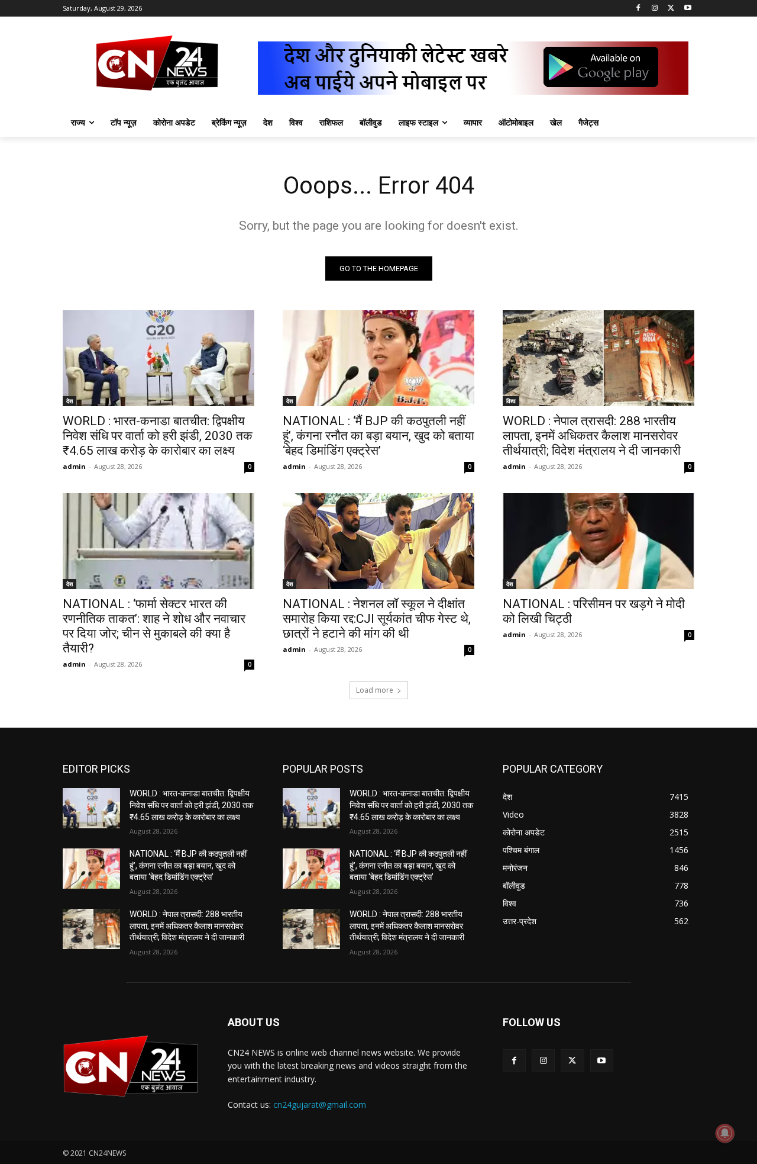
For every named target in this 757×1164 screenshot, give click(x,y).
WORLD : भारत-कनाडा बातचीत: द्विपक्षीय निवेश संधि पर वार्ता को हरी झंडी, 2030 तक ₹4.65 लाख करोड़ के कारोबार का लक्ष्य (158, 436)
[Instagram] (655, 8)
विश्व (511, 401)
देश (69, 401)
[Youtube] (687, 8)
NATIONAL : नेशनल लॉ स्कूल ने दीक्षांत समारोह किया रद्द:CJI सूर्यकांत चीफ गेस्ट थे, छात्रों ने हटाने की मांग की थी (377, 619)
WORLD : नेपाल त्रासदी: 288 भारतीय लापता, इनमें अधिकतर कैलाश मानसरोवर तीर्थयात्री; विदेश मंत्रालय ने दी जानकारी (592, 436)
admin (74, 466)
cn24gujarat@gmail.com (319, 1104)
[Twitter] (671, 8)
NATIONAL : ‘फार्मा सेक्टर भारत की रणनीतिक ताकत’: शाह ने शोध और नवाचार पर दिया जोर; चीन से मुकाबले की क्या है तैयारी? (154, 626)
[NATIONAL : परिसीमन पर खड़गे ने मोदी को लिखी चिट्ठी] (598, 541)
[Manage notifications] (725, 1133)
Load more (374, 690)
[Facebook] (638, 8)
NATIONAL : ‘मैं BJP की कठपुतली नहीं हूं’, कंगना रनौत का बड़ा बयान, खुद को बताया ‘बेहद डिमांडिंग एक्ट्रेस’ (378, 436)
